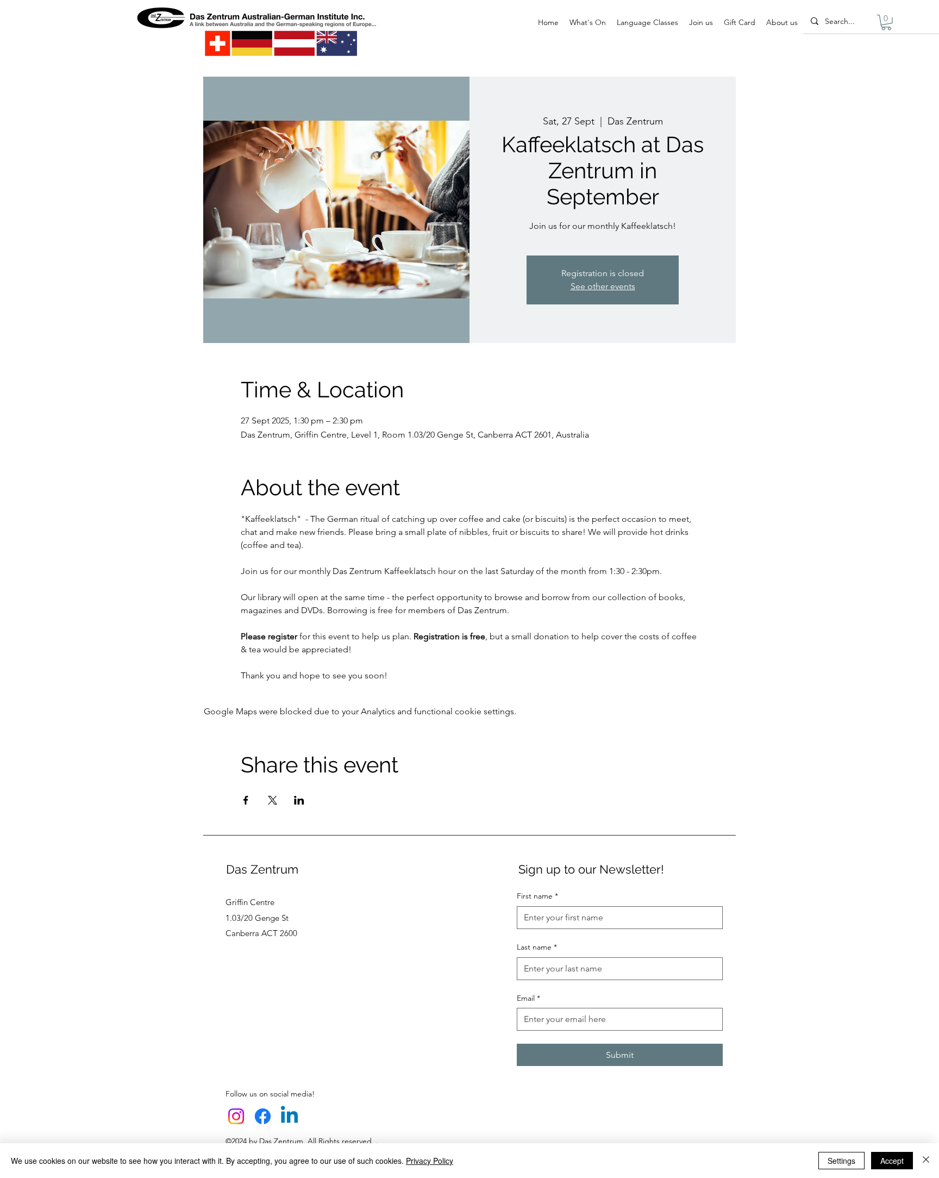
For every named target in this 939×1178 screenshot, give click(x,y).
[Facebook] (262, 1116)
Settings (841, 1160)
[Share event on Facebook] (246, 800)
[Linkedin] (289, 1116)
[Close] (925, 1160)
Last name (537, 947)
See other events (603, 286)
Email (528, 998)
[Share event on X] (272, 800)
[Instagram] (236, 1116)
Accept (892, 1160)
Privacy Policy (429, 1160)
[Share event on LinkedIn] (299, 800)
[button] (886, 22)
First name (537, 896)
